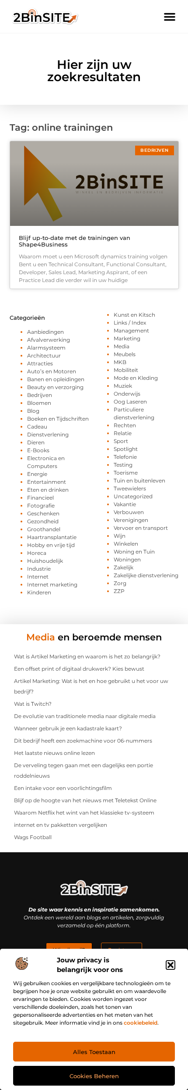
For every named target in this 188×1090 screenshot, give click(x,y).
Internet (38, 576)
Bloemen (39, 403)
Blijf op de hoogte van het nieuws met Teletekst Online (85, 800)
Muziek (123, 385)
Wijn (119, 535)
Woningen (127, 559)
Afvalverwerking (48, 339)
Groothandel (43, 529)
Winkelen (126, 543)
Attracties (40, 363)
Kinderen (39, 592)
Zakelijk (123, 567)
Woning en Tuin (134, 551)
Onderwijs (127, 393)
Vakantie (125, 504)
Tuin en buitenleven (139, 480)
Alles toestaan (94, 1051)
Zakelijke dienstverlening (146, 575)
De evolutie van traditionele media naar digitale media (85, 716)
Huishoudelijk (45, 561)
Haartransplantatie (52, 537)
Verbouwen (129, 512)
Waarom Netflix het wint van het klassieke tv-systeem (84, 812)
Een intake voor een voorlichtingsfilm (63, 788)
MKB (120, 362)
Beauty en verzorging (55, 387)
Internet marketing (52, 584)
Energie (37, 474)
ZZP (119, 591)
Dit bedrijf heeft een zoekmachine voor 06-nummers (83, 740)
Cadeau (37, 426)
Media (121, 346)
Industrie (39, 568)
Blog (33, 410)
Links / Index (130, 322)
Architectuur (44, 355)
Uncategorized (133, 496)
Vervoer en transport (141, 528)
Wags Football (33, 837)
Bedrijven (39, 395)
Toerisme (126, 472)
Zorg (120, 583)
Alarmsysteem (46, 347)
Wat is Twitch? (33, 703)
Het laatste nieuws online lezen (54, 753)
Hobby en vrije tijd (51, 545)
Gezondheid (43, 521)
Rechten (125, 425)
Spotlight (126, 449)
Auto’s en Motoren (51, 371)
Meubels (125, 354)
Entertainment (46, 482)
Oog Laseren (130, 401)
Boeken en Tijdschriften (58, 418)
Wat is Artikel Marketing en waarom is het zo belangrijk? (87, 656)
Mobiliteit (126, 370)
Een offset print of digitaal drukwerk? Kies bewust (79, 668)
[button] (170, 965)
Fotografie (41, 505)
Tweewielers (130, 488)
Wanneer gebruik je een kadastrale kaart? (68, 728)
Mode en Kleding (136, 378)
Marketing (127, 338)
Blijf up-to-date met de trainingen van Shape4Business (74, 241)
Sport (121, 441)
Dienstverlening (48, 434)
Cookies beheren (94, 1075)
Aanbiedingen (45, 332)
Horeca (36, 553)
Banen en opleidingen (55, 379)
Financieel (40, 497)
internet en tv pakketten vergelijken (60, 825)
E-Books (38, 450)
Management (131, 330)
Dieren (36, 442)
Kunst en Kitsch (134, 314)
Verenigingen (131, 520)
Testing (123, 464)
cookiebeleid (140, 1022)
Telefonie (125, 457)
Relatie (123, 433)
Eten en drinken (48, 489)
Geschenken (43, 513)
